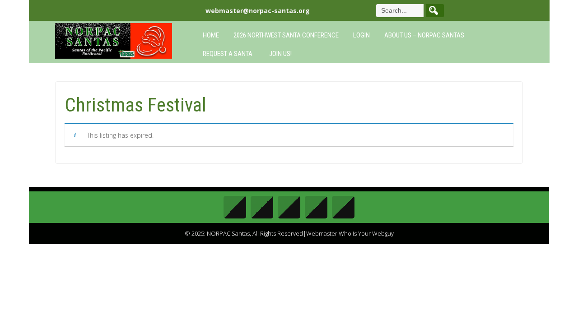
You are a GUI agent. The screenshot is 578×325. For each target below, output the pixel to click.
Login (361, 35)
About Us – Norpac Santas (424, 35)
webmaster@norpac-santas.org (257, 10)
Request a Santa (227, 54)
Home (211, 35)
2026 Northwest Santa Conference (286, 35)
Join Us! (280, 54)
